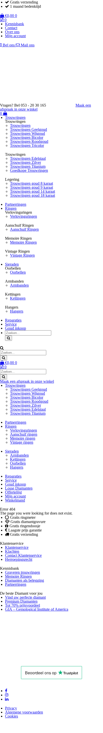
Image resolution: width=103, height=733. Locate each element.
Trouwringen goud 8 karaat (31, 183)
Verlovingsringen (23, 216)
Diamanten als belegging (24, 580)
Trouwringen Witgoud (27, 133)
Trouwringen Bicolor (26, 137)
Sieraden (12, 264)
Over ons (12, 32)
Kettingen (18, 298)
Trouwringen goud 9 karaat (31, 187)
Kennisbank (14, 24)
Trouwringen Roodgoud (29, 141)
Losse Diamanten (18, 488)
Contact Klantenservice (23, 555)
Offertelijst (13, 492)
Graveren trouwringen (22, 572)
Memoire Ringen (23, 242)
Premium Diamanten (21, 601)
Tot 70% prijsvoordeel (22, 605)
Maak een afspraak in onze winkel (27, 381)
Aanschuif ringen (23, 434)
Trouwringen (15, 117)
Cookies (11, 716)
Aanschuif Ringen (24, 229)
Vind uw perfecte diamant (25, 597)
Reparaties (13, 320)
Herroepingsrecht (18, 559)
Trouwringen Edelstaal (28, 158)
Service (11, 324)
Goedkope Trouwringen (29, 170)
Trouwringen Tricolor (27, 145)
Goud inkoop (15, 328)
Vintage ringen (21, 442)
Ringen (10, 208)
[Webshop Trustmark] (35, 660)
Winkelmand (15, 500)
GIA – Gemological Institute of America (36, 609)
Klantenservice (16, 547)
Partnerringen (15, 204)
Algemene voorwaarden (24, 712)
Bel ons (9, 45)
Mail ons (27, 45)
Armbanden (19, 285)
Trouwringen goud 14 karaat (32, 191)
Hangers (16, 311)
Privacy (11, 708)
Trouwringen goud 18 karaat (32, 195)
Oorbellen (18, 272)
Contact (11, 28)
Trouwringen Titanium (28, 166)
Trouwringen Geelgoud (28, 129)
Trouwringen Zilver (25, 162)
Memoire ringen (22, 438)
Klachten (12, 551)
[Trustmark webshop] (63, 105)
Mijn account (15, 36)
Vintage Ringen (22, 255)
